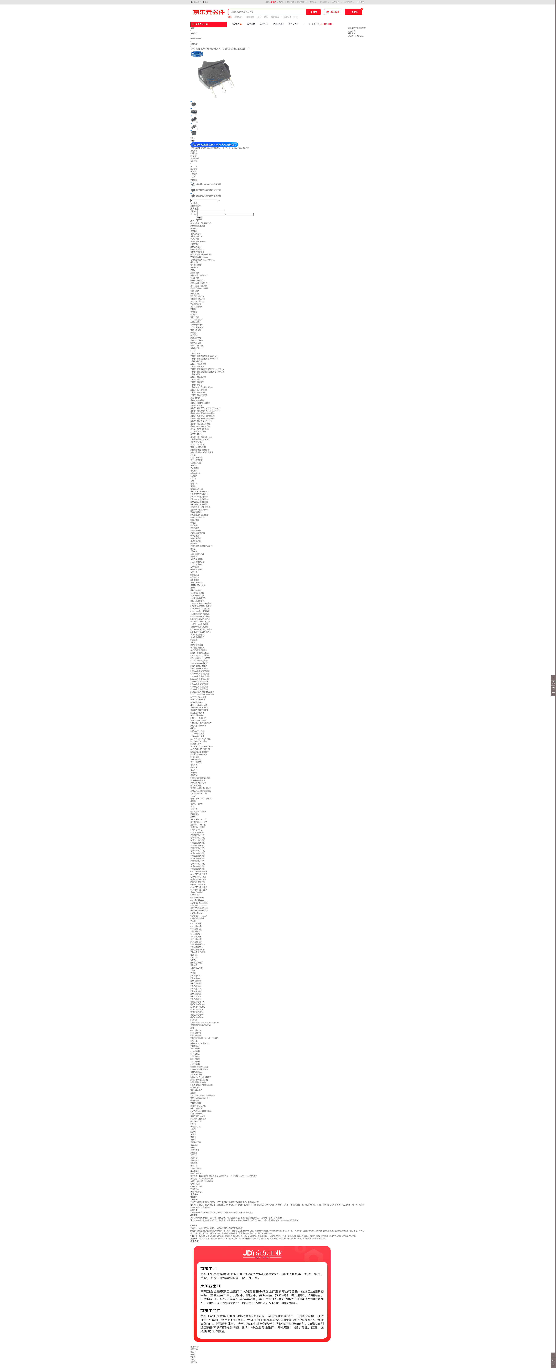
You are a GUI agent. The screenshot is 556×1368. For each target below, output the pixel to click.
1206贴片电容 (195, 932)
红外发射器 (194, 575)
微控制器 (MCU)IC (197, 299)
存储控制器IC (195, 234)
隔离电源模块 (195, 531)
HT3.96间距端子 (196, 702)
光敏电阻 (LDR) (196, 570)
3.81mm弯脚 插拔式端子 (199, 679)
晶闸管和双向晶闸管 (198, 432)
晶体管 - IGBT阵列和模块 (200, 403)
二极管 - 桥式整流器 (198, 377)
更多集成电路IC (196, 307)
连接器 (193, 643)
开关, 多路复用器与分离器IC (201, 255)
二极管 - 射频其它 (197, 382)
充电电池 (193, 466)
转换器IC (193, 309)
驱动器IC (193, 312)
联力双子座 (274, 17)
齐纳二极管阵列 (196, 442)
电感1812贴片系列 (197, 851)
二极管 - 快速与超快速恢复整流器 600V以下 (207, 372)
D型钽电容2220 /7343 (199, 911)
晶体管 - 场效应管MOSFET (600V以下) (205, 411)
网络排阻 (193, 1041)
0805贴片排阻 (195, 1036)
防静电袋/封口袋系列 (198, 812)
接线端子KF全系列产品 (199, 708)
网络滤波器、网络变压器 (200, 1043)
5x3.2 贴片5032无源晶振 (200, 619)
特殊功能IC (194, 291)
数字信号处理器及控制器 (200, 289)
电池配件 (193, 476)
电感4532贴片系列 (197, 866)
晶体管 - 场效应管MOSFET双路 (202, 419)
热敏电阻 (193, 551)
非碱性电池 (286, 17)
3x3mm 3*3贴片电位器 (199, 1067)
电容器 (193, 921)
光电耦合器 (194, 567)
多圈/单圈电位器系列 (198, 1082)
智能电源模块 (195, 343)
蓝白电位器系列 (196, 1072)
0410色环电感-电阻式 (198, 874)
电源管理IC (194, 244)
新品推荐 (251, 24)
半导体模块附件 (196, 325)
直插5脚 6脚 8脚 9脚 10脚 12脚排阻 (204, 1038)
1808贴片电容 (195, 937)
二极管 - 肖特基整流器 (198, 390)
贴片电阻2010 (195, 997)
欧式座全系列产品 (197, 713)
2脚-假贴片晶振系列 (198, 598)
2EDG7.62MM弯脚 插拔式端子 (202, 695)
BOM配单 (335, 12)
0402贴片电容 (195, 924)
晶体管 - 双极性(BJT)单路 (200, 424)
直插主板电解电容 (197, 950)
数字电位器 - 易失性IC (198, 286)
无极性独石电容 (196, 963)
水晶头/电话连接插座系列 (200, 778)
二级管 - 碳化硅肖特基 (198, 395)
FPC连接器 (194, 757)
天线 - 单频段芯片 (197, 554)
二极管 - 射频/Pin (197, 380)
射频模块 (193, 335)
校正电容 (193, 958)
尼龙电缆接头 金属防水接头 (201, 1111)
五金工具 (193, 809)
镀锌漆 (193, 1140)
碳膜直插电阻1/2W (197, 1002)
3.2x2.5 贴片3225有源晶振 (200, 604)
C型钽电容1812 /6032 (199, 908)
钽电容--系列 (195, 895)
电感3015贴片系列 (197, 859)
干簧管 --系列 (195, 1103)
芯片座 (193, 817)
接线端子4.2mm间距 (198, 726)
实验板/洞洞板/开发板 (198, 794)
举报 (192, 141)
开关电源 (193, 525)
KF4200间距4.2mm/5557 (200, 658)
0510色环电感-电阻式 (198, 890)
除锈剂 (193, 1132)
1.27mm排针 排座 (197, 731)
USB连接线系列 (196, 645)
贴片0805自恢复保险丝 (199, 494)
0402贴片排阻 (195, 1030)
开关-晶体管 (195, 398)
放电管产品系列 (196, 892)
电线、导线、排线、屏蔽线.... (201, 799)
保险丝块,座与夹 (196, 489)
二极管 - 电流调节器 (198, 364)
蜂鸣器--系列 (195, 1088)
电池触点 (193, 471)
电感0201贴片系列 (197, 833)
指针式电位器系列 (197, 1075)
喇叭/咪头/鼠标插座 (197, 781)
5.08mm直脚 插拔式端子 (199, 671)
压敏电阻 (193, 557)
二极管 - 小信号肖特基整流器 (201, 387)
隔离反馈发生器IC (197, 249)
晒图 (192, 1352)
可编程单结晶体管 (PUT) (199, 440)
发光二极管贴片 (196, 583)
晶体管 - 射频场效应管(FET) (201, 421)
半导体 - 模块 (195, 322)
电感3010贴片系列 (197, 861)
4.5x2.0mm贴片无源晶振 (200, 617)
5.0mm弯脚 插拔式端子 (199, 689)
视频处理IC (194, 278)
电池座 (193, 479)
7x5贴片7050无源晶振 (199, 627)
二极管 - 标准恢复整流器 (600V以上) (204, 356)
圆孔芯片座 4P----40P (198, 822)
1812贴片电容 (195, 939)
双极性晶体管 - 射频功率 (199, 450)
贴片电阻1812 (195, 994)
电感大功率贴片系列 (198, 877)
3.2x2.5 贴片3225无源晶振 (200, 606)
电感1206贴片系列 (197, 843)
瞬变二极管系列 (196, 458)
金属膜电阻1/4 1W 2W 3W (200, 1025)
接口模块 (193, 333)
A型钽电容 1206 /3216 (199, 903)
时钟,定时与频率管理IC (199, 275)
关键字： (193, 211)
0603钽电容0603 (197, 898)
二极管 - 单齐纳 (196, 361)
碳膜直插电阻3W (196, 1015)
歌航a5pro (238, 17)
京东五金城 (278, 24)
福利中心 (264, 24)
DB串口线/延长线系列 (198, 650)
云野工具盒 (194, 1150)
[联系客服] (553, 680)
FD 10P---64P (195, 744)
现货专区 (236, 24)
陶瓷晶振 (193, 640)
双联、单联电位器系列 (199, 1080)
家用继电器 (194, 528)
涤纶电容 (193, 955)
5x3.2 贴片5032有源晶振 (200, 622)
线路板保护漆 (195, 1127)
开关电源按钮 (195, 786)
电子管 (193, 351)
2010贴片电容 (195, 942)
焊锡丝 (193, 1148)
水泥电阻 (193, 1020)
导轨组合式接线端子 (198, 721)
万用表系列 (194, 814)
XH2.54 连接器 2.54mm (199, 653)
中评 (192, 1357)
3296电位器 (195, 1056)
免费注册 (280, 2)
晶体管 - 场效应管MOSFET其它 (202, 416)
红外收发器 (194, 580)
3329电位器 (195, 1059)
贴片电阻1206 (195, 986)
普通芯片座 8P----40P (198, 820)
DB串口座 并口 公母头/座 (200, 749)
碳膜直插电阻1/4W (197, 1004)
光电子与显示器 (196, 559)
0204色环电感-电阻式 (198, 887)
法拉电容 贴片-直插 (197, 952)
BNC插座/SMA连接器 (198, 754)
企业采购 (323, 2)
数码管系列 (194, 1101)
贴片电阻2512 (195, 999)
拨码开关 (193, 773)
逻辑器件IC (194, 268)
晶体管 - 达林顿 (196, 406)
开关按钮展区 (195, 762)
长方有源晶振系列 (197, 637)
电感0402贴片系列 (197, 835)
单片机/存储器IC (196, 236)
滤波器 (193, 549)
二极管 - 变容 (195, 354)
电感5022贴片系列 (197, 869)
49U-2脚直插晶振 (197, 596)
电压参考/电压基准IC (198, 242)
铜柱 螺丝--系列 (196, 1090)
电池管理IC (194, 239)
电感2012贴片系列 (197, 853)
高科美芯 (193, 44)
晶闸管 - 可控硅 (196, 434)
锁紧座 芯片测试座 (197, 827)
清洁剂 (193, 1137)
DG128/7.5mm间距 (197, 700)
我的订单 (290, 2)
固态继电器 (194, 520)
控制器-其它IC (195, 265)
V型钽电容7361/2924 (198, 916)
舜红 (266, 17)
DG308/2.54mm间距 (198, 697)
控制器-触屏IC (195, 262)
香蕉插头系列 (195, 760)
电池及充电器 (195, 463)
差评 (192, 1360)
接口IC (193, 270)
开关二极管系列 (196, 460)
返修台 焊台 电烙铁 (197, 1116)
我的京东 (300, 2)
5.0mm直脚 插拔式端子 (199, 687)
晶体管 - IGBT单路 (197, 400)
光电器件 (193, 33)
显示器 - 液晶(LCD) (197, 585)
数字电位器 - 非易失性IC (199, 283)
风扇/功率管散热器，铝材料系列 (202, 1096)
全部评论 (194, 1349)
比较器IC (193, 315)
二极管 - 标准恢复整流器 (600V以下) (204, 359)
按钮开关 (193, 770)
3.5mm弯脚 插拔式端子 (199, 684)
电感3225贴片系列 (197, 864)
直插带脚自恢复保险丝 (199, 510)
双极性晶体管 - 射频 (198, 447)
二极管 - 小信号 (196, 385)
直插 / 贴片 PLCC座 (198, 825)
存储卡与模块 (195, 330)
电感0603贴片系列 (197, 838)
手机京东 (360, 2)
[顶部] (553, 1362)
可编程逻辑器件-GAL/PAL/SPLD (202, 260)
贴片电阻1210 (195, 989)
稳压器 (193, 455)
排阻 (192, 1028)
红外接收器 (194, 577)
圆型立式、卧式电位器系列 (200, 1077)
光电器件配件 (195, 39)
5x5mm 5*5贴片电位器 (199, 1069)
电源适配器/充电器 (197, 533)
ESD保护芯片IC (196, 320)
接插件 (193, 728)
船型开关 (193, 775)
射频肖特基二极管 (197, 445)
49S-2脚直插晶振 (197, 593)
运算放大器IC (195, 247)
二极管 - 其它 (195, 374)
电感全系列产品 (196, 830)
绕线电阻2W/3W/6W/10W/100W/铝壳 (204, 1023)
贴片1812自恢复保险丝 (199, 505)
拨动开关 (193, 768)
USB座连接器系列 (197, 648)
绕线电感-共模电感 (197, 882)
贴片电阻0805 (195, 984)
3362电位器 (195, 1062)
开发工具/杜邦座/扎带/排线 (200, 791)
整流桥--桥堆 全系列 (198, 1106)
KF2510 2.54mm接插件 (199, 656)
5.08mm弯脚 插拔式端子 (199, 674)
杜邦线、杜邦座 (196, 804)
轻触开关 (193, 765)
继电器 (193, 523)
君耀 (230, 17)
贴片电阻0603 (195, 981)
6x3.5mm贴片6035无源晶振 (201, 630)
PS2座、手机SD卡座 (198, 718)
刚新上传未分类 (196, 1114)
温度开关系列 (195, 538)
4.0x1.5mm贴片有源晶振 (200, 609)
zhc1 (295, 17)
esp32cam (249, 17)
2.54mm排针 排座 (197, 736)
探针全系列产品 (196, 1109)
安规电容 (193, 960)
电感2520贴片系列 (197, 856)
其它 (192, 481)
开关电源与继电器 (197, 518)
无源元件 (193, 544)
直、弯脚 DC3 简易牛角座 (200, 739)
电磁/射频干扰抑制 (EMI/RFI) (201, 546)
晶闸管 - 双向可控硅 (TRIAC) (201, 437)
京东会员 (313, 2)
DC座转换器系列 (196, 715)
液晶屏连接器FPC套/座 (199, 710)
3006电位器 (195, 1049)
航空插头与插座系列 (198, 783)
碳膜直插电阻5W (196, 1017)
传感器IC (193, 231)
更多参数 (194, 1189)
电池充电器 (194, 468)
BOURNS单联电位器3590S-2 (201, 1085)
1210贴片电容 (195, 934)
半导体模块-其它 (196, 328)
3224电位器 (195, 1051)
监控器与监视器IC (197, 252)
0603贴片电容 (195, 926)
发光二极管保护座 (197, 562)
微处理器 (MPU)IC (197, 296)
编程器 (193, 801)
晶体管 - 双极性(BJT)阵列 (200, 426)
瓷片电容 (193, 965)
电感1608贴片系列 (197, 848)
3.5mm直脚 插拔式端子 (199, 682)
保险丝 (193, 486)
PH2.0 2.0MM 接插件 (198, 666)
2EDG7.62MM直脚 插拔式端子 (202, 692)
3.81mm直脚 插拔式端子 (199, 676)
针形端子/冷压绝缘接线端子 (201, 723)
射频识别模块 (195, 338)
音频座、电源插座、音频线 (200, 788)
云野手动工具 (195, 1142)
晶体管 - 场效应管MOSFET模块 (202, 413)
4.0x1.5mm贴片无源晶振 (200, 611)
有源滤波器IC (195, 304)
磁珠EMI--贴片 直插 (197, 885)
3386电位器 (195, 1064)
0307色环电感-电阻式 (198, 872)
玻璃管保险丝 (195, 512)
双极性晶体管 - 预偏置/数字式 (201, 453)
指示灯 (193, 588)
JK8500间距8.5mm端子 (199, 705)
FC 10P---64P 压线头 (198, 741)
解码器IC (193, 229)
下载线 (193, 796)
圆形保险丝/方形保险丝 (199, 515)
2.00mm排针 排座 (197, 734)
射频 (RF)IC (195, 273)
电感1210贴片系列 (197, 846)
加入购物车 (194, 203)
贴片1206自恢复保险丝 (199, 497)
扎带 (192, 807)
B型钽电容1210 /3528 (198, 905)
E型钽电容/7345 (196, 913)
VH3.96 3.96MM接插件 (199, 663)
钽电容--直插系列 (197, 918)
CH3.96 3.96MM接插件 (199, 661)
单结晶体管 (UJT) (197, 348)
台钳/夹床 (194, 1145)
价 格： (193, 214)
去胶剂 (193, 1129)
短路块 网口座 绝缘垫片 (199, 752)
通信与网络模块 (196, 341)
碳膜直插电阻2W (196, 1012)
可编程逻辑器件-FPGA (199, 257)
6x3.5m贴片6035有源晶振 (200, 632)
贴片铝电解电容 (196, 947)
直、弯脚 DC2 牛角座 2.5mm (201, 747)
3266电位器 (195, 1054)
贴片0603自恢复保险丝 (199, 492)
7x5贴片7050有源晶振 (199, 624)
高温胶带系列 (195, 541)
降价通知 (196, 159)
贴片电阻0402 (195, 978)
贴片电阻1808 (195, 991)
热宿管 (193, 1093)
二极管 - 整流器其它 (198, 393)
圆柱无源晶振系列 (197, 601)
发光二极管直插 (196, 564)
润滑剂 (193, 1135)
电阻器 (193, 973)
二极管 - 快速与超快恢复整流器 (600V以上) (207, 369)
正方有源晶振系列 (197, 635)
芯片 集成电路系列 (197, 226)
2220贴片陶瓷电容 (197, 945)
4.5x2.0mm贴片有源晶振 (200, 614)
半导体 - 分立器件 (197, 346)
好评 (192, 1355)
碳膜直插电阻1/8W (197, 1007)
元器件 (193, 28)
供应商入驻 (293, 24)
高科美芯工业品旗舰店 (357, 28)
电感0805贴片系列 (197, 840)
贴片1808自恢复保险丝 (199, 502)
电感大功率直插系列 (198, 879)
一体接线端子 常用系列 (199, 669)
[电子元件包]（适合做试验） (201, 223)
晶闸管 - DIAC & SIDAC (199, 429)
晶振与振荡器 (195, 590)
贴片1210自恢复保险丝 (199, 499)
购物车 (355, 12)
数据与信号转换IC (197, 281)
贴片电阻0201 (195, 976)
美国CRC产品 (195, 1122)
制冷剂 (193, 1124)
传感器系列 (194, 536)
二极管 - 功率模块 (197, 367)
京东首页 (197, 2)
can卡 (259, 17)
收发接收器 (194, 317)
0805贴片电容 (195, 929)
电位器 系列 (195, 1046)
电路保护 (193, 484)
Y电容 (192, 971)
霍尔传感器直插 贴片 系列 (200, 1098)
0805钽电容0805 (197, 900)
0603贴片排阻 (195, 1033)
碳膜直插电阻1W (196, 1010)
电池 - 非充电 (195, 473)
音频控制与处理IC (197, 302)
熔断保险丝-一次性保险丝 (200, 507)
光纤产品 (193, 572)
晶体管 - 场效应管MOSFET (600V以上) (205, 408)
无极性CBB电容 (196, 968)
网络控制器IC (195, 294)
